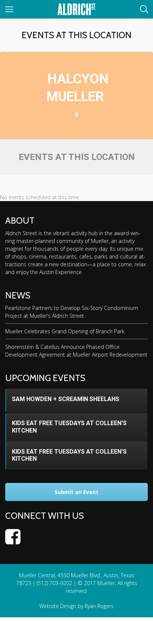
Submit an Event (76, 491)
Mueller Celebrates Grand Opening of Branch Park (64, 331)
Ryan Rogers (99, 606)
